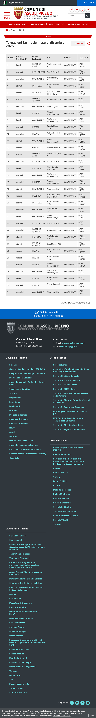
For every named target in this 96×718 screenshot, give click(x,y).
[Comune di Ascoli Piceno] (35, 13)
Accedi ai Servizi (86, 2)
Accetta (91, 715)
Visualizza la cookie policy (62, 715)
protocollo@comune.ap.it (73, 343)
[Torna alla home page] (7, 30)
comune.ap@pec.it (69, 346)
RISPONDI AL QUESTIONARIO (48, 316)
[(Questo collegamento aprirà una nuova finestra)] (72, 10)
